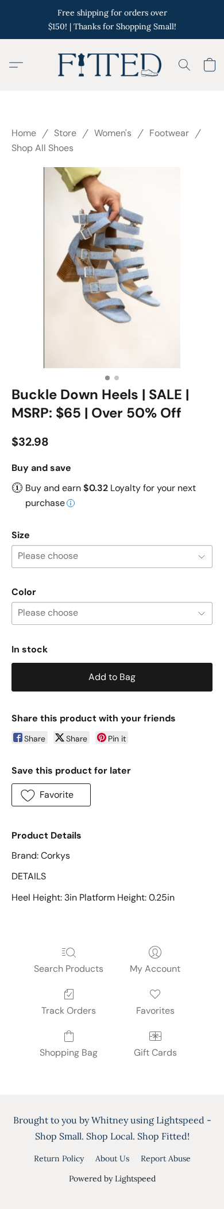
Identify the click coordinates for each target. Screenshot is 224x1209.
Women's (113, 133)
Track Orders (68, 1011)
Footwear (169, 133)
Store (65, 133)
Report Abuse (166, 1158)
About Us (112, 1158)
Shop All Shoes (42, 148)
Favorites (155, 1011)
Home (23, 133)
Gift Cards (155, 1052)
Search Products (68, 969)
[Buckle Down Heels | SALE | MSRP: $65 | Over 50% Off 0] (112, 267)
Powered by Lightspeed (112, 1178)
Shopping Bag (69, 1052)
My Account (155, 969)
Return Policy (59, 1158)
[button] (111, 65)
